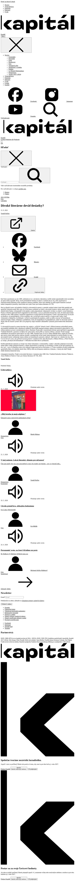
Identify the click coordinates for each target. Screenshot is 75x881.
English (7, 85)
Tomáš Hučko (5, 213)
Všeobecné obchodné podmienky (15, 611)
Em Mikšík (33, 526)
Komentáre (12, 57)
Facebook (37, 247)
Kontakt (7, 607)
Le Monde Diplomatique (16, 71)
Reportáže (12, 58)
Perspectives (12, 72)
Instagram (8, 625)
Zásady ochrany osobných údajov (15, 616)
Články (7, 194)
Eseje (10, 60)
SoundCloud (8, 626)
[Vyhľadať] (34, 175)
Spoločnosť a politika (15, 67)
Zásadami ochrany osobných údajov (33, 601)
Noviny (7, 5)
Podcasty (7, 10)
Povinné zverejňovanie (12, 620)
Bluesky (36, 262)
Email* (3, 597)
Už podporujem (32, 769)
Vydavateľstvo (9, 6)
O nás (6, 12)
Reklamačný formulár (11, 613)
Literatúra (4, 201)
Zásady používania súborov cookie (15, 618)
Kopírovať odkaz (39, 292)
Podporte (17, 139)
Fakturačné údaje (10, 609)
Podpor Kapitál (5, 769)
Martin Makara (35, 434)
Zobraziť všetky (6, 589)
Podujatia (7, 8)
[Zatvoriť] (16, 45)
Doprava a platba (10, 614)
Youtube (7, 628)
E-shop (7, 83)
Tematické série (13, 65)
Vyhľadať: (4, 167)
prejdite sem (22, 189)
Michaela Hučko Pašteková (38, 570)
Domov (7, 192)
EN (2, 143)
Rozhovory (12, 62)
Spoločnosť (4, 574)
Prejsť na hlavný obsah (8, 1)
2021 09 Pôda (5, 197)
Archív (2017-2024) (15, 74)
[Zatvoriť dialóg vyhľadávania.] (1, 141)
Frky (10, 64)
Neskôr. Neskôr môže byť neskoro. (18, 768)
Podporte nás (10, 139)
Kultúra (11, 69)
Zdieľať (33, 230)
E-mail (36, 277)
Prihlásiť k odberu (7, 604)
